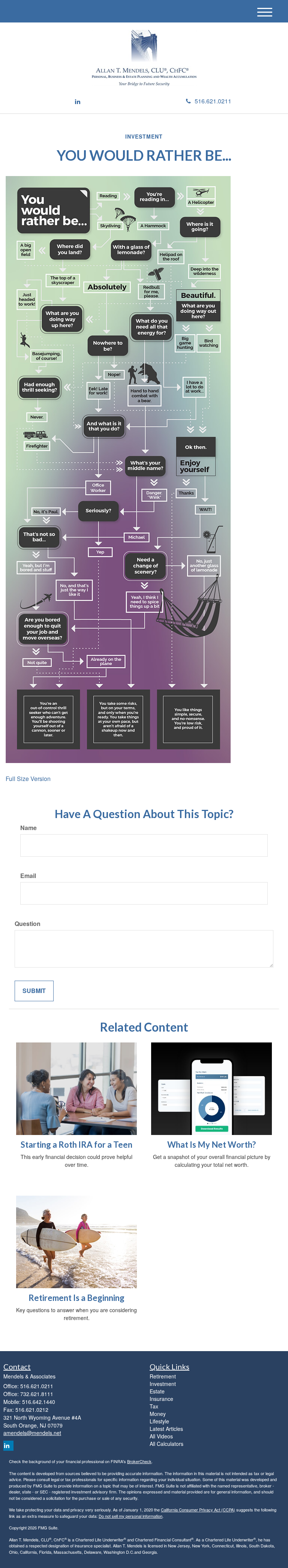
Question (27, 924)
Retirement (163, 1376)
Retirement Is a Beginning (76, 1298)
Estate (157, 1391)
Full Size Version (28, 778)
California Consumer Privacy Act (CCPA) (198, 1510)
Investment (163, 1383)
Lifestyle (159, 1421)
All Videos (161, 1436)
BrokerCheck (139, 1461)
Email (28, 876)
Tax (154, 1406)
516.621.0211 (213, 101)
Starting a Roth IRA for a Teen (76, 1144)
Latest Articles (166, 1428)
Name (28, 828)
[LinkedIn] (77, 101)
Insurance (161, 1398)
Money (158, 1413)
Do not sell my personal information (130, 1516)
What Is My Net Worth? (211, 1144)
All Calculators (166, 1443)
